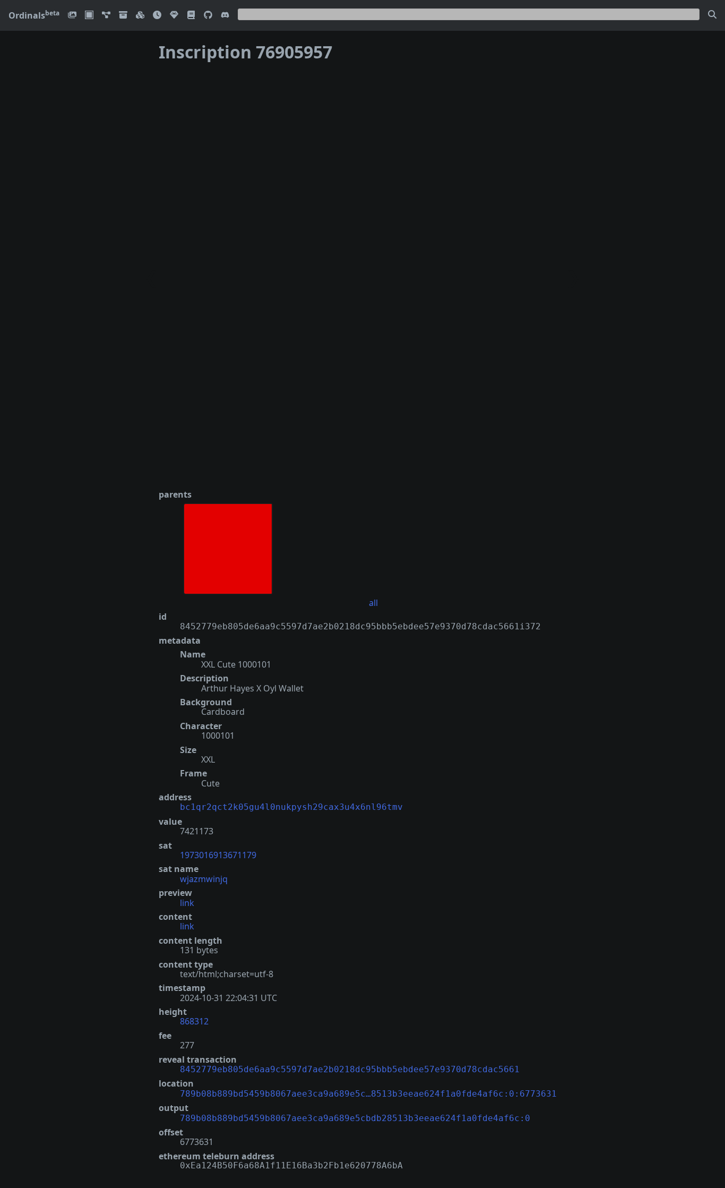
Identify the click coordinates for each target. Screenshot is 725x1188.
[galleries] (123, 16)
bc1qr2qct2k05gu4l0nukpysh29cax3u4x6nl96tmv (291, 807)
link (187, 903)
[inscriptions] (72, 16)
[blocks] (140, 16)
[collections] (106, 16)
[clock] (157, 16)
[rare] (174, 16)
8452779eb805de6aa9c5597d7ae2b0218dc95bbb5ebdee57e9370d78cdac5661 (350, 1069)
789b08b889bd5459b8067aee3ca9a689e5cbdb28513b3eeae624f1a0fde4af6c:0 (355, 1118)
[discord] (225, 16)
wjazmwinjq (204, 879)
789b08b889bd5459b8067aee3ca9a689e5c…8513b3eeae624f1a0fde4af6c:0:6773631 (368, 1094)
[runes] (89, 16)
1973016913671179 (218, 855)
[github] (208, 16)
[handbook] (191, 16)
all (373, 603)
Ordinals (33, 15)
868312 (194, 1021)
